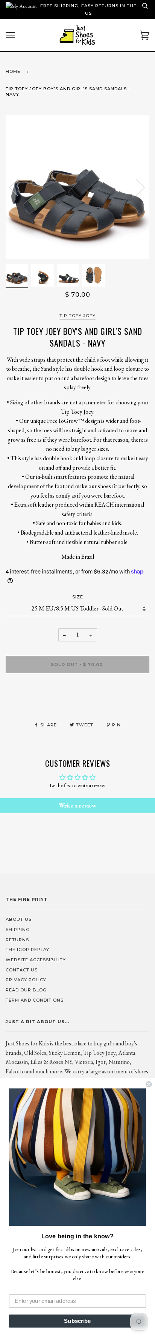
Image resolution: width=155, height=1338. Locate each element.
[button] (77, 1157)
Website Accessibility (36, 959)
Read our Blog (26, 990)
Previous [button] (18, 187)
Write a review (77, 805)
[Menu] (10, 35)
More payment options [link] (77, 704)
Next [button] (135, 187)
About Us (19, 919)
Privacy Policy (26, 979)
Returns (17, 939)
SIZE (77, 597)
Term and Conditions (35, 1000)
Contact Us (22, 970)
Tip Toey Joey (77, 315)
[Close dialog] (148, 1084)
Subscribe (77, 1321)
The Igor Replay (27, 949)
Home (13, 71)
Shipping (18, 929)
